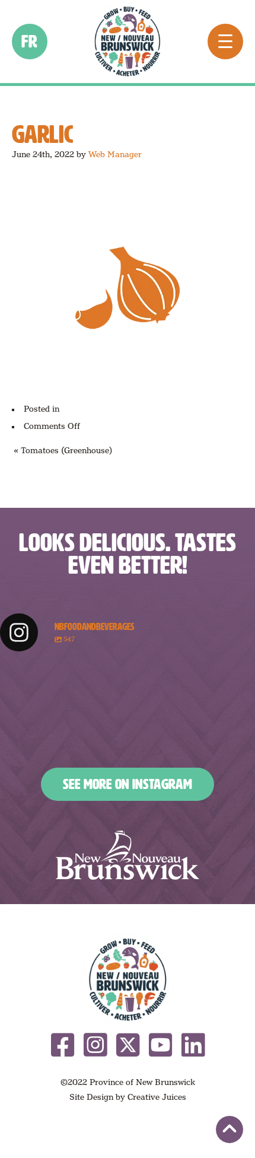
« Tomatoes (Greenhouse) (63, 450)
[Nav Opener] (225, 41)
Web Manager (115, 154)
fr (30, 41)
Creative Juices (157, 1097)
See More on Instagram (127, 784)
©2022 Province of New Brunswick (127, 1082)
